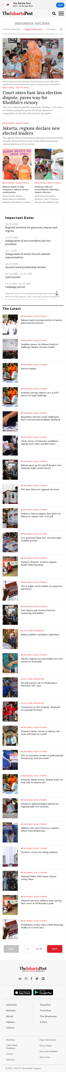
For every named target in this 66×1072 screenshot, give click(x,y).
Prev (11, 949)
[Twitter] (37, 978)
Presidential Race (55, 29)
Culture (10, 1027)
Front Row (45, 1010)
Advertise (10, 1059)
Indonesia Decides (32, 23)
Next (55, 949)
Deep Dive (45, 1004)
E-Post (43, 1022)
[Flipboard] (43, 978)
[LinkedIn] (20, 978)
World (9, 1016)
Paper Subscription (48, 1040)
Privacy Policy (46, 1045)
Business (11, 1010)
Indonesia (11, 1004)
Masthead (10, 1040)
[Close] (2, 5)
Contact (9, 1054)
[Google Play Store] (43, 992)
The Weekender (48, 1016)
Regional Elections (33, 29)
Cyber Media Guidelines (11, 1046)
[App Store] (23, 992)
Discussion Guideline (49, 1051)
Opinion (10, 1022)
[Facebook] (31, 978)
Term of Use (45, 1057)
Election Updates (12, 29)
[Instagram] (26, 978)
